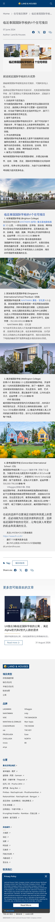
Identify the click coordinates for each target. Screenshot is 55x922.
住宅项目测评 (21, 13)
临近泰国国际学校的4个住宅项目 (41, 13)
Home (6, 13)
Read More (26, 905)
